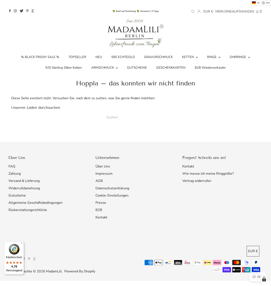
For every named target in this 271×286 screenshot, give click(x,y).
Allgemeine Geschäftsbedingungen (35, 202)
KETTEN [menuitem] (188, 57)
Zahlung (14, 173)
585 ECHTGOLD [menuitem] (123, 57)
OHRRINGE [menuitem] (238, 57)
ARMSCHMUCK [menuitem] (103, 67)
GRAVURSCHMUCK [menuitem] (158, 57)
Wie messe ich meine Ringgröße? (208, 173)
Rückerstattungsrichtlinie (27, 210)
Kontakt (101, 217)
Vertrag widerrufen (196, 180)
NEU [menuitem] (98, 57)
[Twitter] (21, 11)
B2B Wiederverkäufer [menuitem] (210, 67)
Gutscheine (17, 195)
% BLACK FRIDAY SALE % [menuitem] (40, 57)
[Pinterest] (27, 11)
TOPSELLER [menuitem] (77, 57)
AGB (99, 180)
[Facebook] (10, 11)
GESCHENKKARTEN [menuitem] (170, 67)
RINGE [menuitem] (212, 57)
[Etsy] (32, 11)
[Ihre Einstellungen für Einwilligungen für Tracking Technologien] (264, 279)
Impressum (104, 173)
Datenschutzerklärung (112, 188)
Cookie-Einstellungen (112, 195)
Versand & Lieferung (24, 180)
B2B (98, 210)
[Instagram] (15, 11)
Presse (100, 202)
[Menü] (21, 244)
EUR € (208, 11)
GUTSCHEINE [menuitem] (137, 67)
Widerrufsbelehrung (24, 188)
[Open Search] (193, 11)
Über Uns (102, 166)
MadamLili (54, 271)
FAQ (11, 166)
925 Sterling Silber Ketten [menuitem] (63, 67)
